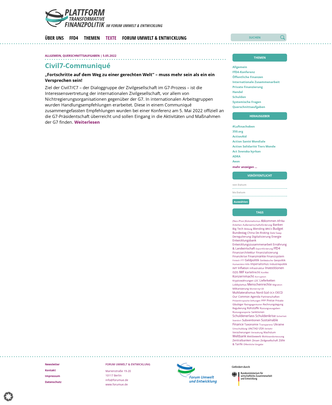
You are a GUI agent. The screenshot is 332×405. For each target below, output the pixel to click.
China (251, 233)
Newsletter (52, 364)
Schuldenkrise (265, 316)
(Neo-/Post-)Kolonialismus (246, 221)
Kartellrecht (252, 272)
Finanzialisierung (267, 252)
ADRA (236, 156)
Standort (236, 320)
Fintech (236, 260)
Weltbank (239, 336)
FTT (242, 260)
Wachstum (269, 332)
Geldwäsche (266, 260)
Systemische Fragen (246, 102)
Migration (277, 284)
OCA (272, 292)
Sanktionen (257, 312)
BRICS (268, 228)
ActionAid (239, 136)
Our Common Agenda (246, 296)
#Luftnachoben (243, 126)
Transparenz (266, 324)
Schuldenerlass (243, 316)
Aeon (236, 161)
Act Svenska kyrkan (246, 151)
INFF (234, 268)
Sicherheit (281, 316)
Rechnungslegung (273, 304)
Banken (278, 224)
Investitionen (274, 268)
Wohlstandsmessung (273, 336)
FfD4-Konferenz (243, 72)
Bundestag (239, 233)
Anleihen (237, 224)
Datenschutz (53, 382)
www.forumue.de (116, 384)
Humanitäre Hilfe (241, 264)
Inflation (243, 268)
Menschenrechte (259, 284)
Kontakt (50, 370)
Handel (237, 92)
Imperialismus (259, 264)
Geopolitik (280, 260)
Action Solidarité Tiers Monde (254, 146)
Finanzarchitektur (243, 252)
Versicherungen (241, 332)
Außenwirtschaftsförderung (257, 224)
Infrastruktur (257, 268)
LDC (256, 280)
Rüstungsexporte (241, 312)
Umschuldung (239, 328)
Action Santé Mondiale (248, 141)
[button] (8, 396)
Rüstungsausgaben (270, 308)
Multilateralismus (243, 292)
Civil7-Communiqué (77, 65)
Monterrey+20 (257, 288)
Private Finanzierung (247, 87)
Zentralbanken (241, 340)
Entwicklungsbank (244, 240)
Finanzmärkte (257, 256)
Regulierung (239, 308)
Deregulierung (241, 236)
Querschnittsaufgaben (81, 56)
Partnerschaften (270, 296)
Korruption (260, 276)
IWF (241, 272)
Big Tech (237, 228)
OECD (279, 292)
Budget (278, 228)
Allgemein (53, 56)
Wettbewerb (254, 336)
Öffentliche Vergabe (253, 344)
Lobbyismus (239, 284)
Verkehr (269, 328)
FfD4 (73, 38)
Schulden (239, 97)
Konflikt (265, 272)
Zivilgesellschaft (269, 340)
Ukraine (279, 324)
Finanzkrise (239, 256)
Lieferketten (267, 280)
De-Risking (262, 233)
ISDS (235, 272)
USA (261, 328)
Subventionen (251, 320)
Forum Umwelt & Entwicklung (154, 38)
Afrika (281, 221)
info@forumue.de (116, 380)
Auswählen (241, 201)
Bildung (248, 228)
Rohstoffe (253, 308)
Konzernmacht (243, 276)
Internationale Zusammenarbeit (256, 82)
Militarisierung (240, 288)
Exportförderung (264, 248)
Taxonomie (251, 324)
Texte (111, 38)
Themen (92, 38)
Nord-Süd (262, 292)
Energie (276, 236)
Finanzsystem (275, 256)
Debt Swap (275, 233)
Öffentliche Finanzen (247, 77)
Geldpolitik (252, 260)
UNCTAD (253, 328)
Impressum (52, 376)
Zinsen (256, 340)
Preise (271, 300)
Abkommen (268, 221)
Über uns (54, 38)
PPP (263, 300)
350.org (237, 131)
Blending (259, 228)
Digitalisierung (261, 236)
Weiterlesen (87, 122)
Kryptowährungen (242, 280)
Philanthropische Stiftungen (246, 300)
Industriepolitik (278, 264)
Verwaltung (257, 332)
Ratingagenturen (253, 304)
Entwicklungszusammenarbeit (252, 244)
